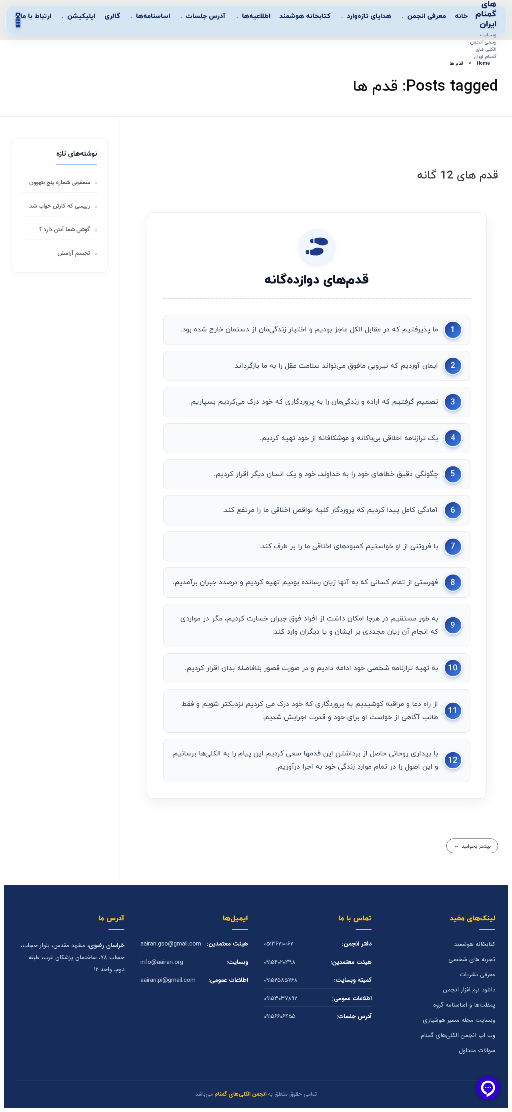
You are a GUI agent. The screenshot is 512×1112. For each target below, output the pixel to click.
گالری (112, 16)
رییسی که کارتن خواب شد (59, 206)
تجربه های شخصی (471, 959)
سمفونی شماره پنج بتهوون (59, 182)
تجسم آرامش (73, 253)
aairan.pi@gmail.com (168, 980)
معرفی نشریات (477, 974)
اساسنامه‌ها (153, 16)
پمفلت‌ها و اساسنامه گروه (464, 1005)
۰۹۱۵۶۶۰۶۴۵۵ (280, 1016)
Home (483, 63)
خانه (461, 16)
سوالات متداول (477, 1050)
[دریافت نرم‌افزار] (18, 20)
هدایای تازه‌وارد (369, 16)
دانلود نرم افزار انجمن (469, 990)
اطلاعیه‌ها (256, 16)
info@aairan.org (161, 962)
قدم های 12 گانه (457, 176)
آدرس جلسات (206, 16)
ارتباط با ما (35, 16)
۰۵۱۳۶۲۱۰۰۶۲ (278, 944)
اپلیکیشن (81, 16)
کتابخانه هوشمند (304, 16)
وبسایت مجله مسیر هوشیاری (459, 1020)
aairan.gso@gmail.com (170, 944)
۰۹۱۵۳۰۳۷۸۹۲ (280, 998)
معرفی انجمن (426, 16)
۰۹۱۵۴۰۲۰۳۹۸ (280, 962)
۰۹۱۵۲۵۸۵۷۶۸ (281, 980)
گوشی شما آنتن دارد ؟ (64, 229)
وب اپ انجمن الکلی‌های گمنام (458, 1035)
